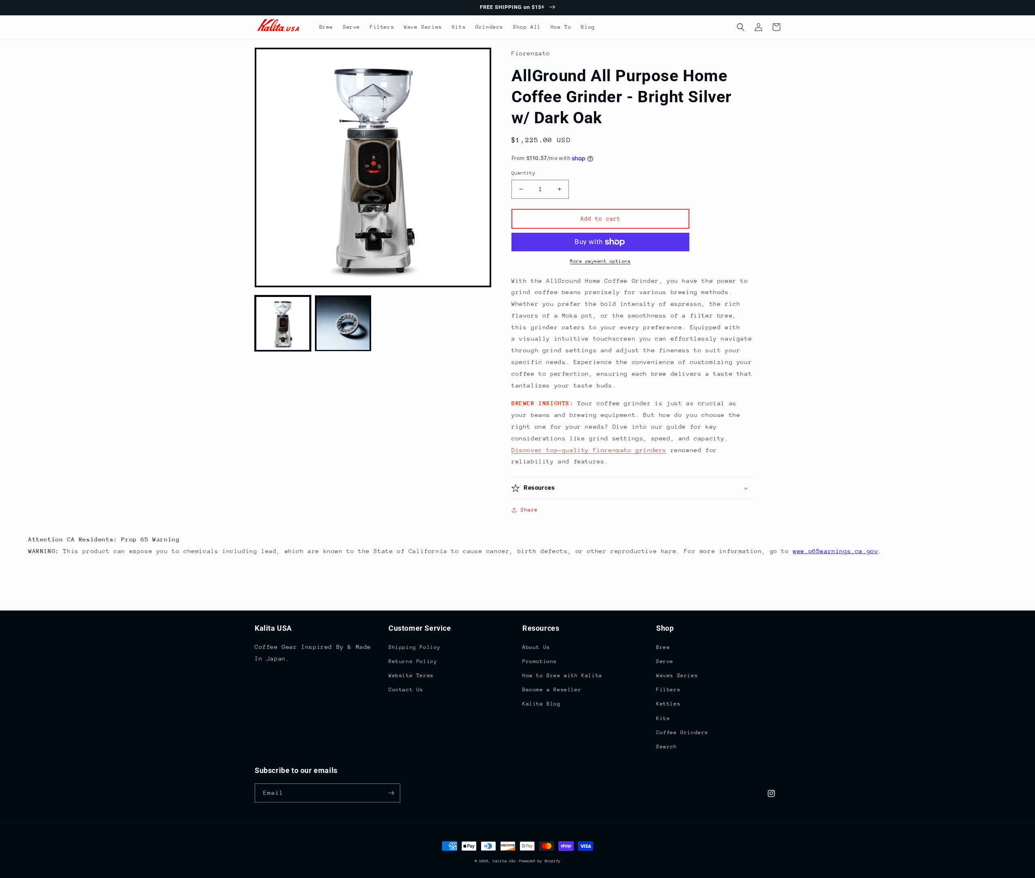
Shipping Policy (415, 647)
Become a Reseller (551, 689)
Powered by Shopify (540, 861)
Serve (665, 661)
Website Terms (411, 675)
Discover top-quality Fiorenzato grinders (589, 449)
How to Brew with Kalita (562, 675)
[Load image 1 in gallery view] (283, 323)
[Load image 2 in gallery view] (343, 323)
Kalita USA (504, 861)
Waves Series (677, 675)
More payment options (600, 261)
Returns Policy (413, 661)
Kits (663, 718)
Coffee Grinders (682, 732)
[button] (741, 27)
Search (666, 746)
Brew (663, 647)
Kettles (668, 704)
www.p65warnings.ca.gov (835, 550)
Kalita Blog (541, 704)
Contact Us (406, 689)
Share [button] (529, 510)
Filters (668, 689)
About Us (536, 647)
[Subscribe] (391, 792)
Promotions (539, 661)
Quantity (523, 173)
